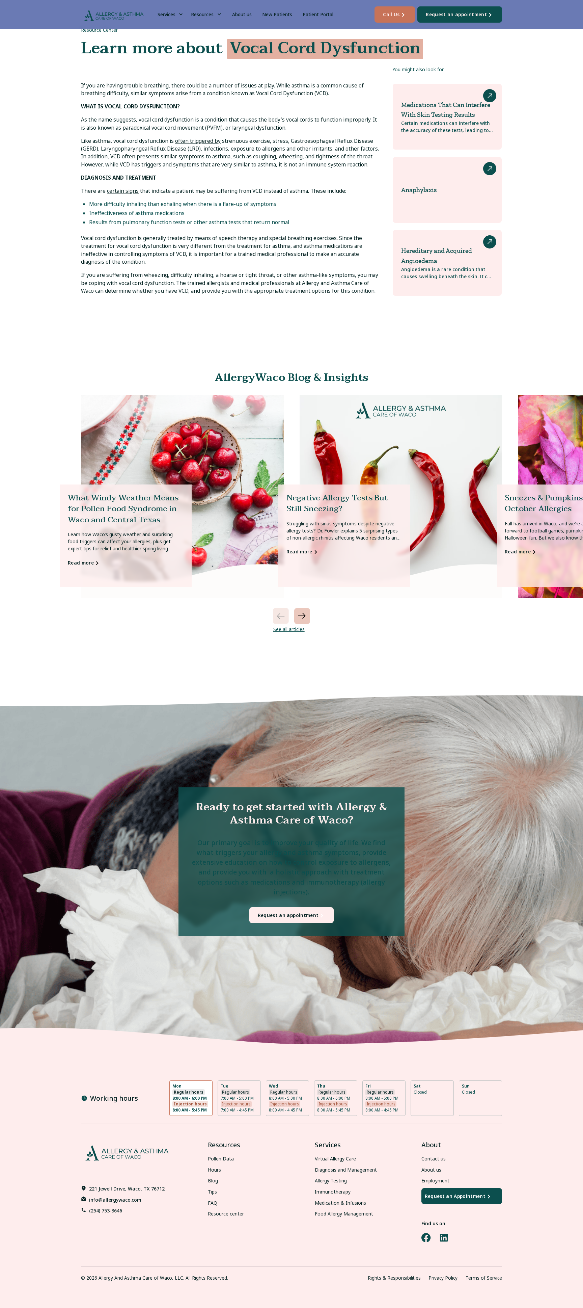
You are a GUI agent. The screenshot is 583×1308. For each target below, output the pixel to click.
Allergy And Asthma (120, 1278)
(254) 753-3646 (105, 1210)
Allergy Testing (331, 1180)
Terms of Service (484, 1278)
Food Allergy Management (344, 1213)
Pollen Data (221, 1158)
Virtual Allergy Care (335, 1158)
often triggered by (198, 141)
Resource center (226, 1213)
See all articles (289, 629)
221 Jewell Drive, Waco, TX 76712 (127, 1188)
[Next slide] (302, 616)
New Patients (277, 14)
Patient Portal (318, 14)
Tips (212, 1191)
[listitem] (182, 496)
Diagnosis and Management (346, 1170)
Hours (214, 1170)
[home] (114, 14)
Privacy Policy (442, 1278)
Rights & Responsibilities (394, 1278)
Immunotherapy (333, 1191)
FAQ (212, 1203)
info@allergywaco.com (115, 1200)
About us (242, 14)
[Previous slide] (281, 616)
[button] (172, 14)
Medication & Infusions (340, 1203)
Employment (435, 1180)
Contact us (433, 1158)
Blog (213, 1180)
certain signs (123, 190)
